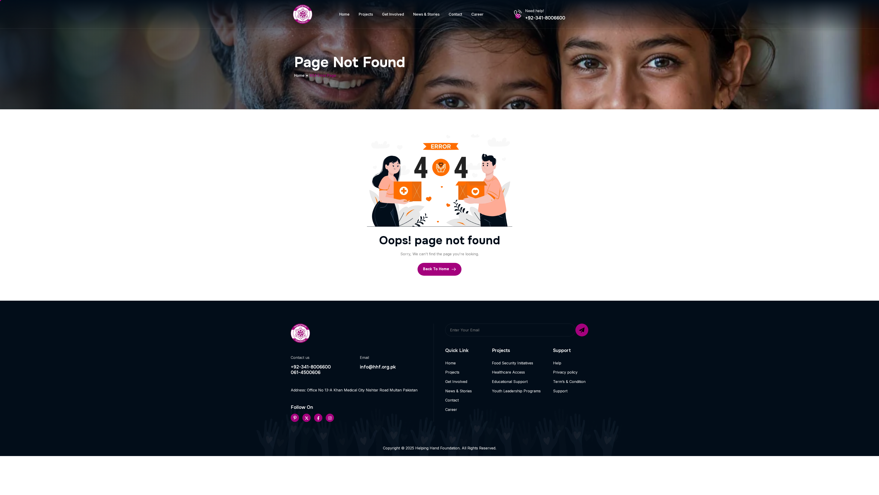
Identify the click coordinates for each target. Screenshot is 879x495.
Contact (455, 14)
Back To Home (436, 269)
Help (557, 363)
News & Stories (426, 14)
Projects (366, 14)
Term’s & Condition (569, 381)
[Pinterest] (295, 418)
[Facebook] (318, 418)
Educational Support (510, 381)
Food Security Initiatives (512, 363)
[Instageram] (330, 418)
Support (560, 391)
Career (477, 14)
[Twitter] (306, 418)
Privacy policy (565, 372)
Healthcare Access (508, 372)
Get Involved (393, 14)
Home (344, 14)
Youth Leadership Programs (516, 391)
